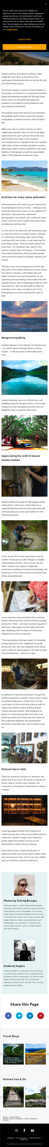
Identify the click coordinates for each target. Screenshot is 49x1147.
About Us (24, 1139)
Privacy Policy (21, 1138)
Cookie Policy (35, 1138)
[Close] (46, 4)
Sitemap (10, 1138)
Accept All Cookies (24, 47)
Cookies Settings (24, 39)
